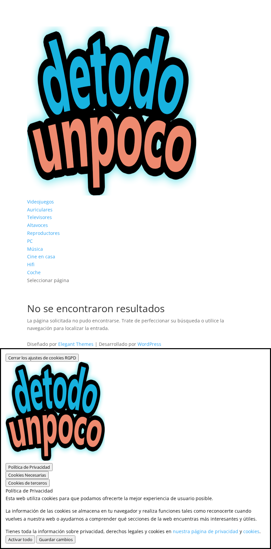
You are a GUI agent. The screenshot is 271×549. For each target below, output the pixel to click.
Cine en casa (41, 256)
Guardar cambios (56, 539)
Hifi (30, 264)
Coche (34, 272)
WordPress (149, 344)
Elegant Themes (76, 344)
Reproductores (43, 233)
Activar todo (20, 539)
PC (30, 241)
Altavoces (37, 225)
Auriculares (40, 209)
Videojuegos (40, 202)
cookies (251, 531)
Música (35, 249)
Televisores (39, 217)
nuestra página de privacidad (205, 531)
